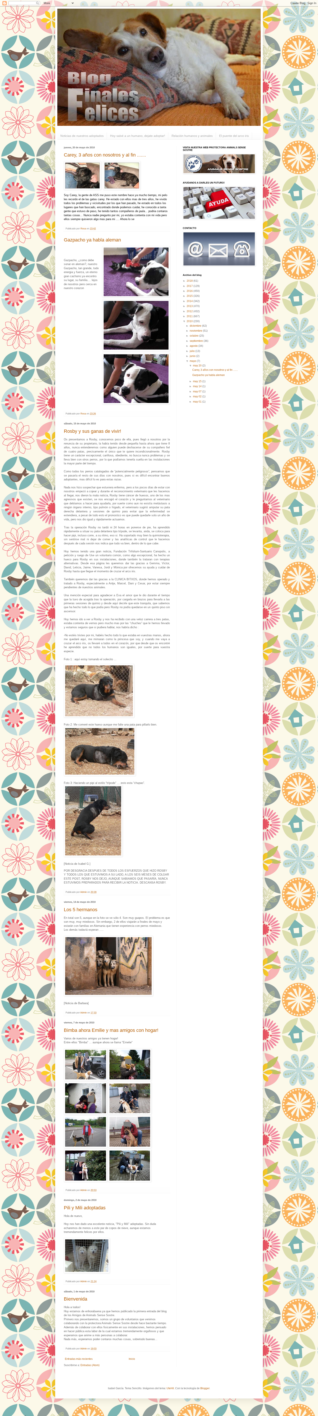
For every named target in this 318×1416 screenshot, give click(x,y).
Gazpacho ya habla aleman (92, 240)
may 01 (197, 401)
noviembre (196, 330)
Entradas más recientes (79, 1358)
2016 (190, 290)
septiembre (197, 340)
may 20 (197, 365)
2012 (190, 311)
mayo (193, 361)
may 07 (197, 391)
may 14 (197, 386)
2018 (190, 280)
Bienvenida (75, 1299)
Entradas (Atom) (90, 1365)
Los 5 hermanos (80, 909)
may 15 (197, 381)
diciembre (196, 325)
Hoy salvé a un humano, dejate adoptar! (137, 135)
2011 (190, 316)
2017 (190, 286)
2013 (190, 306)
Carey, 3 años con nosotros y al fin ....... (105, 155)
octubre (194, 335)
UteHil (170, 1388)
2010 (190, 321)
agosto (194, 345)
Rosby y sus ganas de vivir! (92, 431)
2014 (190, 301)
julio (192, 351)
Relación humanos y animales (192, 135)
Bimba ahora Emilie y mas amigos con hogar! (111, 1030)
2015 (190, 295)
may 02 (197, 396)
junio (193, 356)
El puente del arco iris (234, 135)
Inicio (132, 1358)
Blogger (204, 1388)
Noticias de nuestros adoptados (82, 135)
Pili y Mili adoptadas (85, 1207)
